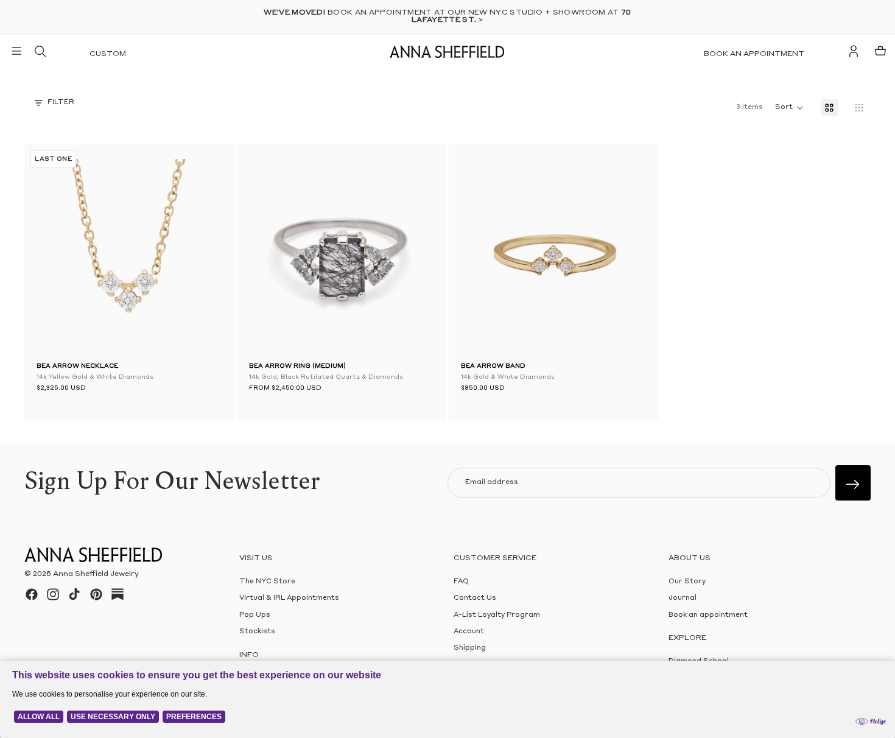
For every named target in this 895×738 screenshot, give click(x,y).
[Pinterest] (96, 594)
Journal (683, 598)
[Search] (40, 51)
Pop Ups (254, 615)
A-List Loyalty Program (497, 615)
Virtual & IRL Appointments (289, 598)
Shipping (470, 648)
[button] (55, 252)
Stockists (257, 631)
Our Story (687, 581)
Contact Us (475, 598)
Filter (60, 102)
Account (469, 631)
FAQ (461, 581)
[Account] (853, 51)
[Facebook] (31, 594)
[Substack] (117, 594)
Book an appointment (754, 54)
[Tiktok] (74, 594)
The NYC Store (267, 581)
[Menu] (16, 51)
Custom (108, 54)
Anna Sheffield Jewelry (96, 574)
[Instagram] (53, 594)
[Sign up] (853, 483)
